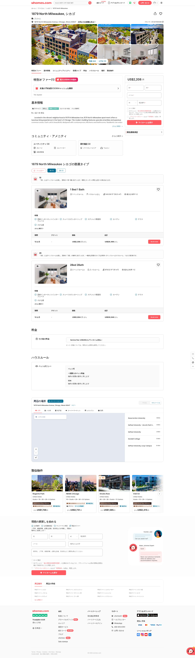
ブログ (60, 634)
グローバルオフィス (67, 620)
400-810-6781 (119, 627)
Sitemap (58, 652)
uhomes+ (64, 638)
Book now (154, 242)
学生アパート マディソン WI (74, 593)
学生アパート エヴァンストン (74, 589)
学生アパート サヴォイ (41, 596)
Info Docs (52, 652)
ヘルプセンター (120, 620)
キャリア (61, 623)
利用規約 (151, 116)
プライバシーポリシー (136, 116)
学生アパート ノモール (41, 593)
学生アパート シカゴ (40, 589)
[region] (78, 437)
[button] (116, 3)
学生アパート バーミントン (136, 596)
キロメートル (156, 403)
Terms (33, 652)
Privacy (39, 652)
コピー (73, 405)
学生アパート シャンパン (104, 593)
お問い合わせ (145, 3)
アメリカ (40, 8)
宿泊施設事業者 (93, 616)
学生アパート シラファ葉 (136, 589)
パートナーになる (94, 620)
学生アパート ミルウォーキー (106, 589)
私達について (63, 616)
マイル (144, 403)
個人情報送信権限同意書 (144, 111)
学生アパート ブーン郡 (72, 596)
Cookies (44, 652)
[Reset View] (36, 457)
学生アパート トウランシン (105, 596)
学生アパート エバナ (134, 593)
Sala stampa (63, 642)
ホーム (33, 8)
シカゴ (48, 8)
